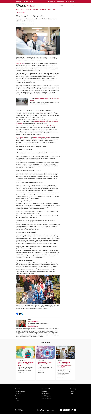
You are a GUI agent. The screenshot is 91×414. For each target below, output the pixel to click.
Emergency (73, 389)
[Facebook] (61, 410)
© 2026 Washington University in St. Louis (45, 412)
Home (17, 9)
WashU (67, 1)
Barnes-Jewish (41, 112)
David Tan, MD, (51, 126)
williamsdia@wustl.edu (33, 326)
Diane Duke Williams (33, 321)
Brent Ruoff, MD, (20, 137)
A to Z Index (44, 391)
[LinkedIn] (72, 410)
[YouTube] (69, 410)
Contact (17, 396)
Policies (72, 391)
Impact (49, 9)
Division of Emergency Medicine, (41, 137)
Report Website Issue (46, 398)
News (54, 9)
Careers (17, 400)
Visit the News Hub (21, 12)
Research (35, 9)
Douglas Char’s (20, 63)
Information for (51, 1)
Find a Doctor (19, 1)
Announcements (60, 1)
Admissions (26, 1)
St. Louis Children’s (30, 112)
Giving (31, 1)
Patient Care (43, 9)
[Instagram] (66, 410)
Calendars (17, 393)
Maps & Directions (20, 391)
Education (28, 9)
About (22, 9)
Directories (72, 1)
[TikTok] (74, 410)
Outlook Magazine (45, 396)
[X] (64, 410)
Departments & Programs (47, 389)
